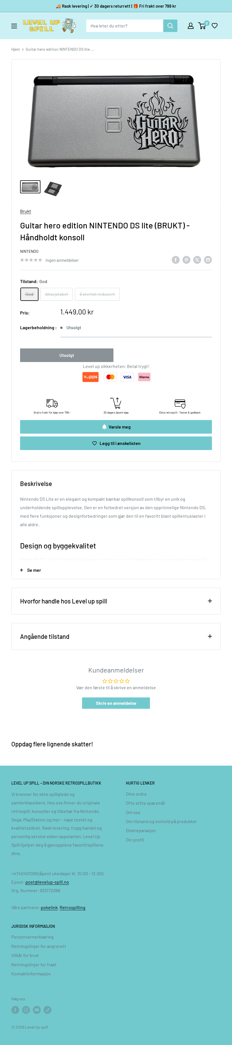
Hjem (15, 49)
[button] (214, 26)
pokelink (49, 907)
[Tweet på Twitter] (197, 259)
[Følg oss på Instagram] (26, 1010)
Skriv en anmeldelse (116, 703)
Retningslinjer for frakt (34, 964)
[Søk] (170, 26)
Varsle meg (120, 426)
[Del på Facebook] (176, 259)
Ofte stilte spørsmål (145, 803)
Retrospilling (72, 907)
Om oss (133, 812)
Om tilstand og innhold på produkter (161, 821)
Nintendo (29, 251)
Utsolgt (66, 355)
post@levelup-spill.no (47, 882)
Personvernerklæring (32, 936)
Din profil (135, 839)
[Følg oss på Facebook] (15, 1010)
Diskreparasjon (141, 830)
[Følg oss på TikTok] (47, 1010)
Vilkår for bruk (25, 955)
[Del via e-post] (208, 259)
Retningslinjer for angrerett (38, 946)
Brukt (25, 211)
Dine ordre (136, 793)
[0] (202, 25)
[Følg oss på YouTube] (37, 1010)
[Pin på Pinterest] (186, 259)
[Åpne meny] (14, 26)
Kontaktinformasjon (31, 973)
